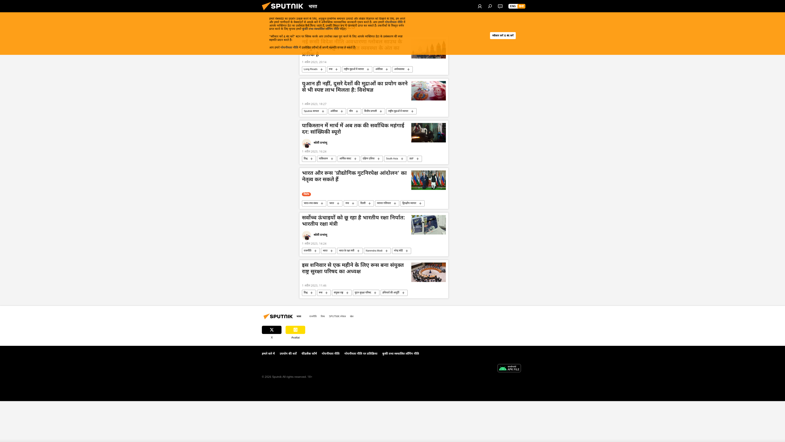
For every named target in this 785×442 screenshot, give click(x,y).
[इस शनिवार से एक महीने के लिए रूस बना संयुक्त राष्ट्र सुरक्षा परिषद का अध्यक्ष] (428, 272)
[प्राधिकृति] (480, 6)
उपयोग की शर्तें (288, 354)
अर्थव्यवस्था (399, 69)
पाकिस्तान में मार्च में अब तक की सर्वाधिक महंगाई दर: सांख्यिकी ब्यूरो (353, 129)
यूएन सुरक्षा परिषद (363, 292)
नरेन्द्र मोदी (398, 251)
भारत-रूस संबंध (311, 203)
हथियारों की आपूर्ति (390, 292)
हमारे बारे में (268, 354)
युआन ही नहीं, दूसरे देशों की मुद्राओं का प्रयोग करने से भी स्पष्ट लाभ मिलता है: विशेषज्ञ (355, 87)
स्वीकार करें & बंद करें (503, 35)
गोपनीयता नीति (394, 22)
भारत (331, 203)
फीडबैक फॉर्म (309, 354)
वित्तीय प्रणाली (370, 111)
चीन (351, 111)
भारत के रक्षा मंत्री (346, 251)
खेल (351, 316)
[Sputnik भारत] (284, 12)
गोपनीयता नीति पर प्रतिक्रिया (360, 354)
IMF (411, 158)
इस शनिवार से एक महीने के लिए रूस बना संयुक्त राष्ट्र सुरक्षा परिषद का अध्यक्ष (353, 269)
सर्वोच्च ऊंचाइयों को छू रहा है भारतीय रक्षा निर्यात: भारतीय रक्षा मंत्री (353, 221)
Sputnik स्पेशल (337, 316)
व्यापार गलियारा (384, 203)
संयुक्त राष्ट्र (338, 292)
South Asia (392, 158)
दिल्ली (363, 203)
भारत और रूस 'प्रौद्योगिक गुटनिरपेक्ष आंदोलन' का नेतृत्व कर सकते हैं (354, 176)
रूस (330, 69)
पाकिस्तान (323, 158)
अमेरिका (379, 69)
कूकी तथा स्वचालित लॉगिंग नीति (320, 29)
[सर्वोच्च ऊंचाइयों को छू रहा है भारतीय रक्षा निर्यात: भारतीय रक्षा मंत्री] (428, 225)
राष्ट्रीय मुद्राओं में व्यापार (354, 69)
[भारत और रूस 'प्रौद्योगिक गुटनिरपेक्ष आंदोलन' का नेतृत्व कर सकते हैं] (428, 180)
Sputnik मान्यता (311, 111)
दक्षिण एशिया (369, 158)
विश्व (305, 158)
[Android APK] (509, 368)
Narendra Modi (374, 251)
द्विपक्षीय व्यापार (409, 203)
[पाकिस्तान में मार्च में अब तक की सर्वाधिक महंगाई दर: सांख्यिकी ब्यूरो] (428, 132)
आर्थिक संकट (345, 158)
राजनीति (307, 251)
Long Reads (310, 69)
